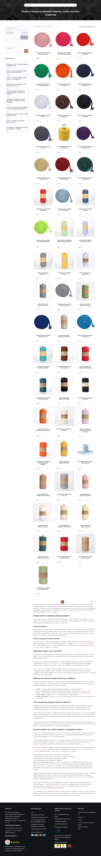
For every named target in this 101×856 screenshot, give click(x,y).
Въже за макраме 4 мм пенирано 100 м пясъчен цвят (43, 495)
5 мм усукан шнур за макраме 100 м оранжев (64, 84)
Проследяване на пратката (63, 819)
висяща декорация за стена (55, 663)
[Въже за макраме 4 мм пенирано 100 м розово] (85, 481)
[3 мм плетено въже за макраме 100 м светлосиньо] (85, 448)
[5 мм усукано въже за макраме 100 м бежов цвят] (43, 165)
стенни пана (54, 694)
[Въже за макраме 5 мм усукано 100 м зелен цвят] (85, 165)
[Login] (88, 5)
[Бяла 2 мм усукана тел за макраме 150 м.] (85, 260)
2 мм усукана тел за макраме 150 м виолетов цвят (85, 241)
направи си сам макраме (82, 749)
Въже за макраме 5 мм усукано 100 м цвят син (85, 336)
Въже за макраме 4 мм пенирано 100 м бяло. (43, 526)
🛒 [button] (47, 58)
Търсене (9, 48)
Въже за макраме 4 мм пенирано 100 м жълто (64, 462)
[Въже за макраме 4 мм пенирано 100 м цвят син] (43, 543)
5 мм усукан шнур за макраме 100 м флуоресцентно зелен (43, 241)
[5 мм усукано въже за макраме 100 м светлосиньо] (64, 196)
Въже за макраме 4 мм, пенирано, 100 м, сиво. (43, 304)
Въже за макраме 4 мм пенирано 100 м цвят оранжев (43, 429)
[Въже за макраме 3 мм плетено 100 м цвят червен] (64, 543)
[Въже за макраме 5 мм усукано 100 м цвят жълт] (64, 133)
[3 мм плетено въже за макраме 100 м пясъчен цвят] (85, 543)
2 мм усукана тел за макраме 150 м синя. (85, 209)
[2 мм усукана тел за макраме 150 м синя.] (85, 196)
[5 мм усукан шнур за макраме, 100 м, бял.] (43, 102)
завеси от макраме (41, 749)
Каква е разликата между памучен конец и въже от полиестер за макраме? (55, 756)
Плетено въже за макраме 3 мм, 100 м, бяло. (64, 429)
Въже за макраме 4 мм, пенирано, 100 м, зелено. (85, 304)
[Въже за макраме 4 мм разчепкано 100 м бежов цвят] (64, 512)
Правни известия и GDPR (38, 829)
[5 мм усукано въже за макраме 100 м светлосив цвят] (64, 291)
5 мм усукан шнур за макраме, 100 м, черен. (85, 116)
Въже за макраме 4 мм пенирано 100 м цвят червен (85, 367)
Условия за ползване (60, 821)
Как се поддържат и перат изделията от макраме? (48, 760)
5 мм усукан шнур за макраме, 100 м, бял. (43, 116)
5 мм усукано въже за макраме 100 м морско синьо (43, 336)
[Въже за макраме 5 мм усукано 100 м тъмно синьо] (85, 71)
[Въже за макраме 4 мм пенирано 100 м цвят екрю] (64, 322)
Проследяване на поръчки (83, 1)
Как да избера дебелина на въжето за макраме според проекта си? (52, 754)
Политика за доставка (37, 815)
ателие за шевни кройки (47, 795)
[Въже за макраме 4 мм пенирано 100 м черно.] (64, 385)
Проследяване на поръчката (13, 828)
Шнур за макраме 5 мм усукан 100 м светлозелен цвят (43, 84)
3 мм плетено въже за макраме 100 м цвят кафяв (64, 367)
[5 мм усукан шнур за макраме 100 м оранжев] (64, 71)
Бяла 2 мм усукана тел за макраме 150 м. (85, 273)
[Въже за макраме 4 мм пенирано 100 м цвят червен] (85, 353)
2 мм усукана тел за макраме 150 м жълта (64, 273)
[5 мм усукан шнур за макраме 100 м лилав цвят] (85, 133)
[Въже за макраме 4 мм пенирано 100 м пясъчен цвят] (43, 481)
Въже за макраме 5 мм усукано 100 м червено (85, 53)
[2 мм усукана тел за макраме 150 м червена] (43, 196)
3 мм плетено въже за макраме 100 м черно (85, 398)
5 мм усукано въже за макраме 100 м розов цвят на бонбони (64, 53)
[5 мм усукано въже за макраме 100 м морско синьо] (43, 322)
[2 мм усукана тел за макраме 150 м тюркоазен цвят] (43, 353)
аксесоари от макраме (79, 643)
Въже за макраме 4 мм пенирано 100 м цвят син (43, 557)
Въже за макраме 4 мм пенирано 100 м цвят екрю (64, 336)
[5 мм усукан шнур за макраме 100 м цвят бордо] (64, 165)
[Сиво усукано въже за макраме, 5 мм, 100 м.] (43, 133)
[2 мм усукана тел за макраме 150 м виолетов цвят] (85, 227)
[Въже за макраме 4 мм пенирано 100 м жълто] (64, 448)
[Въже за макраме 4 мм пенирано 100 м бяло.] (43, 512)
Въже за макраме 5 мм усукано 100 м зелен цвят (85, 178)
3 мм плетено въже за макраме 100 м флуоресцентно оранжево (43, 463)
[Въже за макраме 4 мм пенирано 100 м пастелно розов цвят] (85, 416)
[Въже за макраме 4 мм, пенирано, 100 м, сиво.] (43, 291)
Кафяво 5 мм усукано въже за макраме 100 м (64, 116)
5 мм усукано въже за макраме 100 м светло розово (43, 53)
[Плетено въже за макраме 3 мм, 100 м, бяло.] (64, 416)
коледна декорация (58, 786)
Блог (32, 812)
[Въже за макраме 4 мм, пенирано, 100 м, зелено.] (85, 291)
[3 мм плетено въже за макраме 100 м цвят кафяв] (64, 353)
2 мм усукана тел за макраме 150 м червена (43, 209)
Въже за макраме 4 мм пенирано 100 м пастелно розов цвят (85, 430)
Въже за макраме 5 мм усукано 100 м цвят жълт (64, 147)
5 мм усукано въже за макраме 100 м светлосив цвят (64, 304)
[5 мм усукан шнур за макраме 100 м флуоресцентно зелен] (43, 227)
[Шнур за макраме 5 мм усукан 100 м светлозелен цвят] (43, 71)
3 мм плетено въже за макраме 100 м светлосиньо (85, 462)
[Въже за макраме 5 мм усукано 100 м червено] (85, 40)
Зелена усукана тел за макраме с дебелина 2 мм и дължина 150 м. (64, 242)
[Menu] (95, 5)
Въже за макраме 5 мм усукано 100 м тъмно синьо (85, 84)
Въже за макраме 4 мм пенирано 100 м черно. (64, 398)
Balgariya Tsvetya (82, 777)
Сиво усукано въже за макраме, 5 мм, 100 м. (43, 147)
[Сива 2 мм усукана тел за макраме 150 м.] (43, 260)
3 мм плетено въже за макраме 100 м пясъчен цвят (85, 557)
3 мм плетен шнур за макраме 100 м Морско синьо (43, 398)
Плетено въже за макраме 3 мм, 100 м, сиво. (64, 495)
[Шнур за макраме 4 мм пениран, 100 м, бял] (85, 512)
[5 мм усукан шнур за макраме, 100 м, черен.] (85, 102)
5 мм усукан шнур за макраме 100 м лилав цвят (85, 147)
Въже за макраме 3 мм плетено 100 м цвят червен (64, 557)
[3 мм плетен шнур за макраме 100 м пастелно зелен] (43, 575)
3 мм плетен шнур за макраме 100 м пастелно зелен (43, 588)
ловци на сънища (85, 691)
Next (92, 602)
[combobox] (49, 5)
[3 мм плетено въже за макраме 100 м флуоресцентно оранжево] (43, 448)
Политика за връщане (61, 824)
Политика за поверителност (39, 817)
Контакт (94, 1)
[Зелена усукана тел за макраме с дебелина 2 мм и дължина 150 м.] (64, 227)
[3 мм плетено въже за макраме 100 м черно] (85, 385)
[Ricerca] (26, 51)
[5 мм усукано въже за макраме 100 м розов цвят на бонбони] (64, 40)
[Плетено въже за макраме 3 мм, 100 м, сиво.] (64, 481)
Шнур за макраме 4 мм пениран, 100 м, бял (85, 526)
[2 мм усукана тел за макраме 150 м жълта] (64, 260)
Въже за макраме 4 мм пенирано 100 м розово (85, 495)
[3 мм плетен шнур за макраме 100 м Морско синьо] (43, 385)
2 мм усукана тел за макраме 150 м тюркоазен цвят (43, 367)
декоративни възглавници (44, 766)
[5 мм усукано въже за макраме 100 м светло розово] (43, 40)
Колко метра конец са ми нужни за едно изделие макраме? (50, 758)
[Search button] (75, 5)
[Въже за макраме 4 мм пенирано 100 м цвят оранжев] (43, 416)
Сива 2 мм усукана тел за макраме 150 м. (43, 273)
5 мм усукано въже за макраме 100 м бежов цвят (43, 178)
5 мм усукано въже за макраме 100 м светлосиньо (64, 209)
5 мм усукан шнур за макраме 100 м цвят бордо (64, 178)
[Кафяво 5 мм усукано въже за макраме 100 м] (64, 102)
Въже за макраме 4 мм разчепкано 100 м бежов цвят (64, 526)
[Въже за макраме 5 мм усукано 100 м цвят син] (85, 322)
